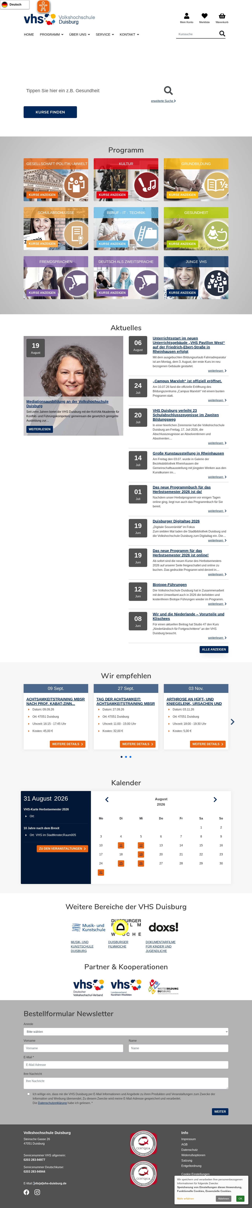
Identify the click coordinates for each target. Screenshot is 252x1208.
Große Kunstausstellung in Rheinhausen (188, 453)
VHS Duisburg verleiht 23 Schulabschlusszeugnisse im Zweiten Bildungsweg (186, 415)
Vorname (29, 1040)
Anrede (28, 1024)
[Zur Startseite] (60, 19)
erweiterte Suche (162, 101)
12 (141, 845)
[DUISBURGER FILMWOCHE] (126, 927)
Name (133, 1040)
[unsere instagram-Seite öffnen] (37, 1192)
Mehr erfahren (185, 1198)
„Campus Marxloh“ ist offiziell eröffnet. (187, 381)
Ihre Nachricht (33, 1073)
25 (121, 863)
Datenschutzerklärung (52, 1103)
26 (141, 863)
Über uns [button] (78, 34)
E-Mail (29, 1057)
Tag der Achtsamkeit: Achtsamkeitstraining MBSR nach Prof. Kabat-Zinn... (125, 703)
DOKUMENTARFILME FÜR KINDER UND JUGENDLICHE (161, 947)
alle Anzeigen (214, 649)
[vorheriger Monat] (100, 800)
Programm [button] (50, 34)
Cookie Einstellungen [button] (195, 1174)
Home (29, 34)
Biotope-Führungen (170, 585)
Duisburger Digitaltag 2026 (176, 521)
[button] (121, 757)
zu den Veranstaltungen (60, 848)
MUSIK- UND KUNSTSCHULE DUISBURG (82, 947)
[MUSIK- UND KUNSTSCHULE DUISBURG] (88, 927)
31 (101, 872)
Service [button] (103, 34)
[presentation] (232, 722)
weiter (220, 1111)
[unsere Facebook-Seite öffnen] (26, 1192)
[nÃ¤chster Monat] (222, 800)
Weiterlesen (40, 429)
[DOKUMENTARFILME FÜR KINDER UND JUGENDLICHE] (163, 927)
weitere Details (65, 744)
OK (240, 1198)
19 (141, 854)
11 (120, 845)
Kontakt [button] (128, 34)
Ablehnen (223, 1198)
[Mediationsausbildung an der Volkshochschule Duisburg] (73, 386)
